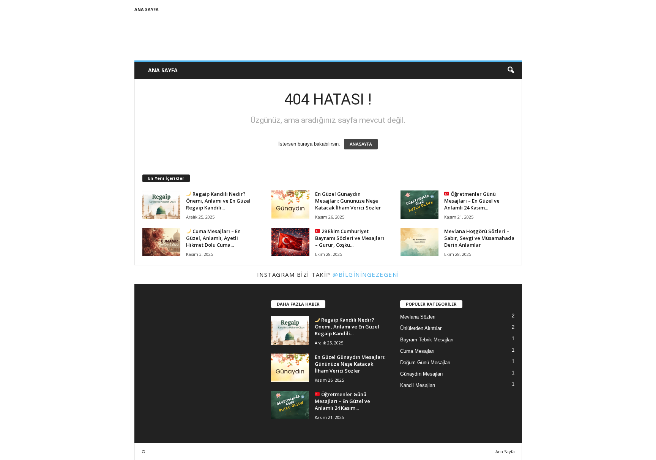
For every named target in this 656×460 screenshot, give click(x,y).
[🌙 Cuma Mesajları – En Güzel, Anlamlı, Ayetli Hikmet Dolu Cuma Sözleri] (161, 242)
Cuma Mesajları (417, 351)
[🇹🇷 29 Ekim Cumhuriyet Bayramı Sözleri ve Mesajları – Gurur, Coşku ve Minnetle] (290, 242)
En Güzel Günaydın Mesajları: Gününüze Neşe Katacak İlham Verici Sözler (348, 200)
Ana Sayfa (146, 9)
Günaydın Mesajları (421, 374)
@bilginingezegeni (366, 274)
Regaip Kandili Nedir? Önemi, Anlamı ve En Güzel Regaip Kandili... (218, 200)
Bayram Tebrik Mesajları (427, 340)
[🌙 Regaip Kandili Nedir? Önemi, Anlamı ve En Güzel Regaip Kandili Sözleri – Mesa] (161, 204)
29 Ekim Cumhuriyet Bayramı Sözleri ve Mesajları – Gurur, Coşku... (349, 238)
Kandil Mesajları (417, 385)
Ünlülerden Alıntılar (421, 328)
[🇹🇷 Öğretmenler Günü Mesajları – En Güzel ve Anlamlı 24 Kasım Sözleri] (419, 204)
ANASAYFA (361, 144)
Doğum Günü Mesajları (425, 362)
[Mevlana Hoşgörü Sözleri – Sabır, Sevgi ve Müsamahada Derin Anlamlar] (419, 242)
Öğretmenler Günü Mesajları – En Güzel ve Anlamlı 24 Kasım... (472, 200)
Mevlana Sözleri (417, 317)
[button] (510, 70)
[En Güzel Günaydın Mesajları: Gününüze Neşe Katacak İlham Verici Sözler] (290, 204)
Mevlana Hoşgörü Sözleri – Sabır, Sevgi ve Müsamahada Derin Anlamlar (479, 238)
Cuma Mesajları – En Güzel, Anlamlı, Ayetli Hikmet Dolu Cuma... (213, 238)
